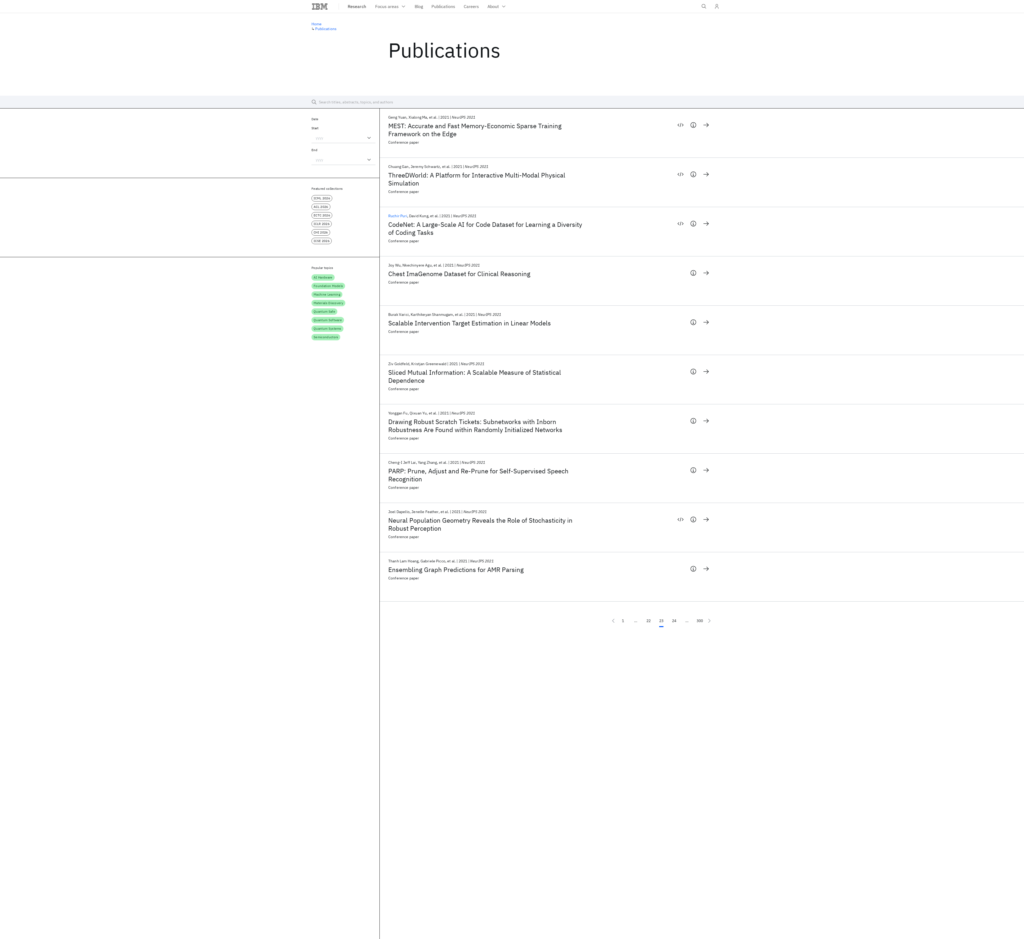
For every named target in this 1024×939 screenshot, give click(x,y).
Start (315, 128)
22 (648, 620)
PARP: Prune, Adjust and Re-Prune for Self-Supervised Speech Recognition (478, 475)
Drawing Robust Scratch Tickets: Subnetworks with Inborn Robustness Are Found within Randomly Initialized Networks (475, 426)
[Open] (369, 138)
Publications (326, 28)
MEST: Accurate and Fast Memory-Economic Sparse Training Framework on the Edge (475, 130)
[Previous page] (613, 621)
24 (674, 620)
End (314, 150)
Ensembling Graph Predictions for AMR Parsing (456, 570)
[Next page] (709, 621)
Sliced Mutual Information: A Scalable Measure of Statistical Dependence (474, 376)
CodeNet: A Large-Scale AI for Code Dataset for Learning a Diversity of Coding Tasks (485, 228)
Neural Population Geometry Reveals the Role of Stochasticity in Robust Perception (480, 524)
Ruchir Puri (397, 215)
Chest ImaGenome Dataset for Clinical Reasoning (459, 274)
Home (316, 24)
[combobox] (343, 137)
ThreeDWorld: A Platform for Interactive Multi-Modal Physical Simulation (476, 179)
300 (700, 620)
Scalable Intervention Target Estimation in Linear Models (469, 323)
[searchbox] (512, 102)
